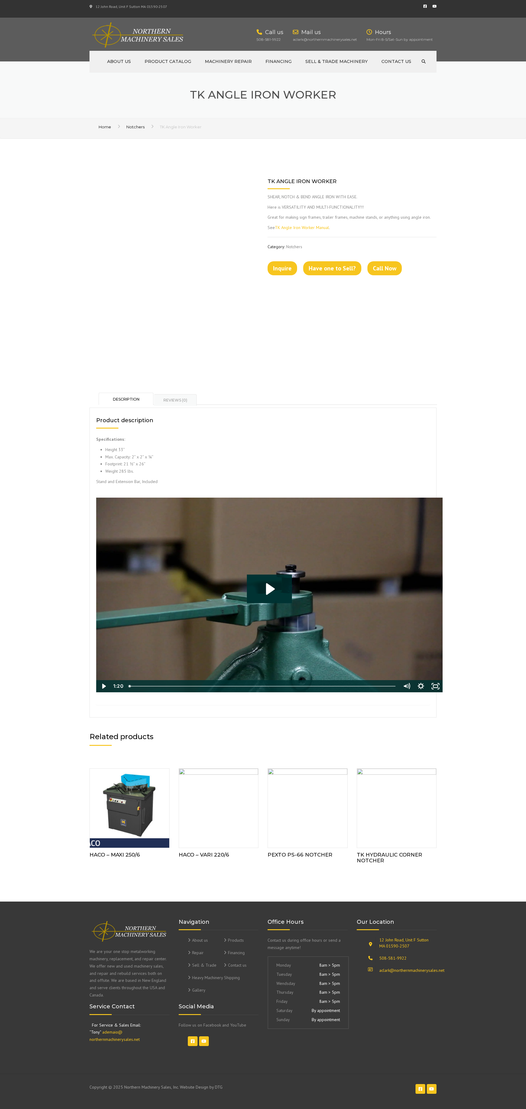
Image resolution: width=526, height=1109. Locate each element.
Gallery (198, 990)
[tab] (126, 399)
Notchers (135, 126)
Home (105, 126)
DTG (219, 1087)
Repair (198, 952)
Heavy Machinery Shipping (216, 977)
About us (119, 61)
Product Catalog (168, 61)
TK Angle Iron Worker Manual (302, 227)
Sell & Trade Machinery (336, 61)
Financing (278, 61)
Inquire (282, 268)
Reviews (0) (175, 400)
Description (126, 399)
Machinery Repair (228, 61)
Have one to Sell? (332, 268)
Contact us (396, 61)
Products (236, 940)
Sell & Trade (204, 965)
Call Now (384, 268)
